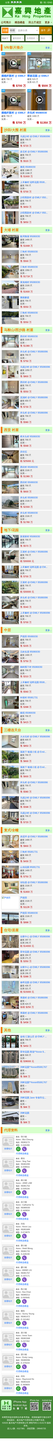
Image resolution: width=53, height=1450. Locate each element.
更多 (48, 22)
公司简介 (6, 22)
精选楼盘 (20, 22)
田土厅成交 (35, 22)
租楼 (12, 30)
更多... (48, 48)
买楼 (5, 30)
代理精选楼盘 (22, 1153)
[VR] (13, 62)
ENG (50, 2)
